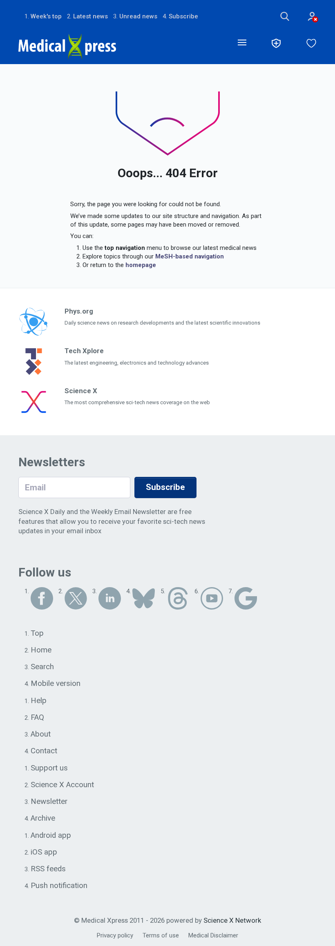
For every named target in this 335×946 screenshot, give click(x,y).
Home (41, 650)
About (41, 734)
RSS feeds (48, 868)
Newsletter (49, 801)
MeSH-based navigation (189, 256)
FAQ (37, 717)
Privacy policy (115, 935)
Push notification (59, 885)
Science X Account (62, 784)
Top (37, 633)
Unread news (138, 16)
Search (42, 666)
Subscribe (183, 16)
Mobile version (55, 683)
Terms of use (161, 935)
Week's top (46, 16)
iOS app (44, 852)
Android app (51, 835)
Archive (43, 818)
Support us (49, 767)
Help (39, 700)
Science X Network (232, 920)
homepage (140, 265)
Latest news (90, 16)
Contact (44, 750)
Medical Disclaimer (213, 935)
